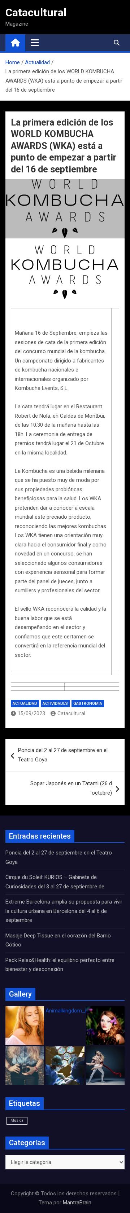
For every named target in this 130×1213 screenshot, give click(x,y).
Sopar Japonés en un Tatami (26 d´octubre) (71, 788)
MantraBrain (77, 1202)
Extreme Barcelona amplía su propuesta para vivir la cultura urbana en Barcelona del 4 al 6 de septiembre (63, 910)
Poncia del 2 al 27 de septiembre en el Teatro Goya (63, 755)
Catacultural (35, 12)
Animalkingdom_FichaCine (77, 1010)
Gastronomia (87, 703)
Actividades (55, 703)
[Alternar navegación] (34, 42)
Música (16, 1120)
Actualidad (25, 703)
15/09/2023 (31, 713)
